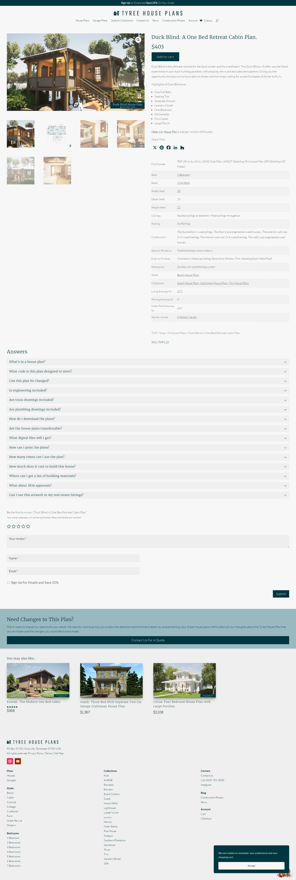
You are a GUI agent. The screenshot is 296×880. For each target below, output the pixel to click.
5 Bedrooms (13, 856)
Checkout (206, 818)
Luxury (107, 817)
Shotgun (108, 835)
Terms (48, 753)
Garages (11, 780)
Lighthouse (110, 808)
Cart (203, 814)
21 (179, 207)
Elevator (108, 789)
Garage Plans (100, 20)
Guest (107, 798)
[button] (138, 40)
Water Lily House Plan (164, 131)
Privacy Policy (35, 753)
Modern (11, 825)
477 (179, 291)
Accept (251, 865)
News (155, 20)
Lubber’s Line (111, 812)
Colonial (11, 802)
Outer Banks (111, 826)
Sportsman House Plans (214, 283)
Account (193, 20)
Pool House (110, 831)
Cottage (11, 806)
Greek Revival (14, 820)
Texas (107, 849)
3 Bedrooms (13, 847)
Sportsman (109, 845)
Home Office (111, 803)
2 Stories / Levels (187, 317)
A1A (106, 775)
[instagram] (10, 761)
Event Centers (112, 794)
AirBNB (108, 780)
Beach (10, 792)
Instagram (206, 784)
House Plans (82, 20)
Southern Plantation (115, 840)
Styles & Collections (122, 20)
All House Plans (176, 333)
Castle (10, 797)
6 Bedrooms (13, 861)
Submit (281, 594)
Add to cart (165, 57)
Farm (10, 816)
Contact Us (143, 20)
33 (179, 191)
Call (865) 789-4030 (212, 780)
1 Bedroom (183, 175)
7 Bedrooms (13, 865)
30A (106, 863)
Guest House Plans (188, 283)
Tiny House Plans (239, 283)
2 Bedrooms (13, 842)
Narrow (108, 821)
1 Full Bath (183, 183)
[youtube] (18, 761)
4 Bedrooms (13, 851)
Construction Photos (173, 20)
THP (154, 333)
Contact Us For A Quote (148, 640)
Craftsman (12, 811)
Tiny (106, 854)
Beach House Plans (188, 275)
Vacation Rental (112, 858)
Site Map (59, 753)
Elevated (108, 784)
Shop (162, 333)
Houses (11, 775)
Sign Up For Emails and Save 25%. (34, 582)
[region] (251, 859)
